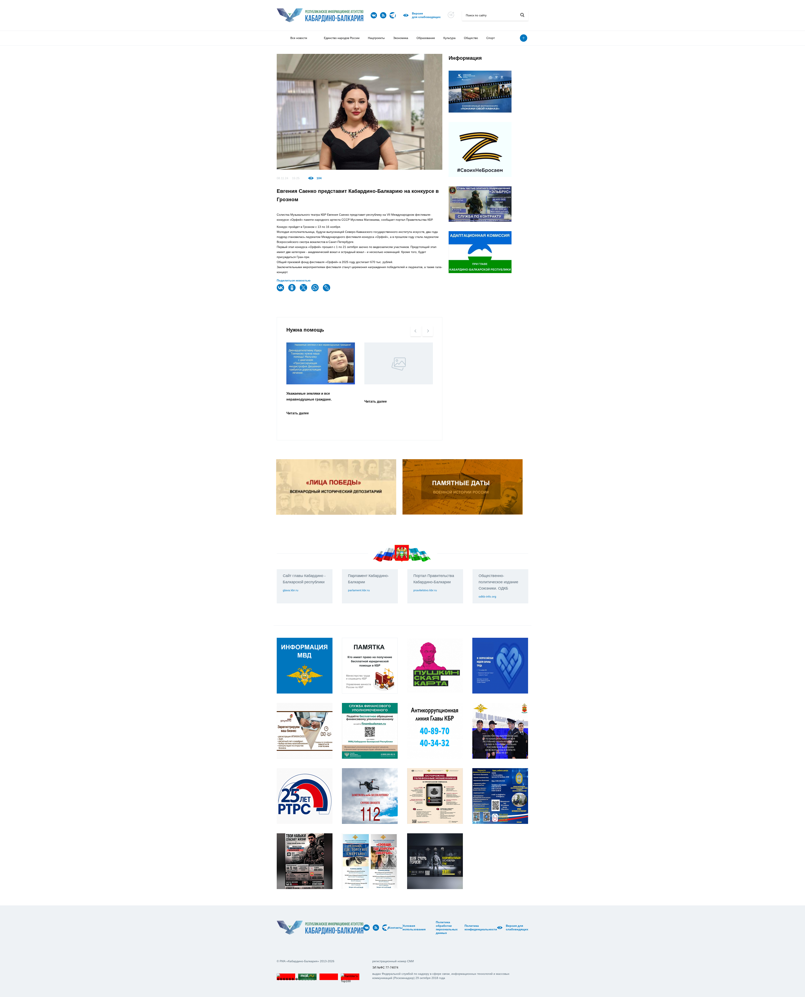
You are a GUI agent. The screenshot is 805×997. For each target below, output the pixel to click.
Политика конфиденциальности (481, 927)
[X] (304, 290)
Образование (426, 38)
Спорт (490, 38)
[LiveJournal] (327, 290)
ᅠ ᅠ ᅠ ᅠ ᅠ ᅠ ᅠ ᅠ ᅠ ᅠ (432, 927)
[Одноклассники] (292, 290)
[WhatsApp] (315, 290)
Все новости (298, 38)
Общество (471, 38)
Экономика (400, 38)
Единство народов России (342, 38)
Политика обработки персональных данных (447, 928)
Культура (449, 38)
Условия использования (414, 927)
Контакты (395, 927)
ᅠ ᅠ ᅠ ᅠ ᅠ (427, 927)
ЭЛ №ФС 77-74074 (385, 967)
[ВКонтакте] (281, 290)
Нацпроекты (376, 38)
